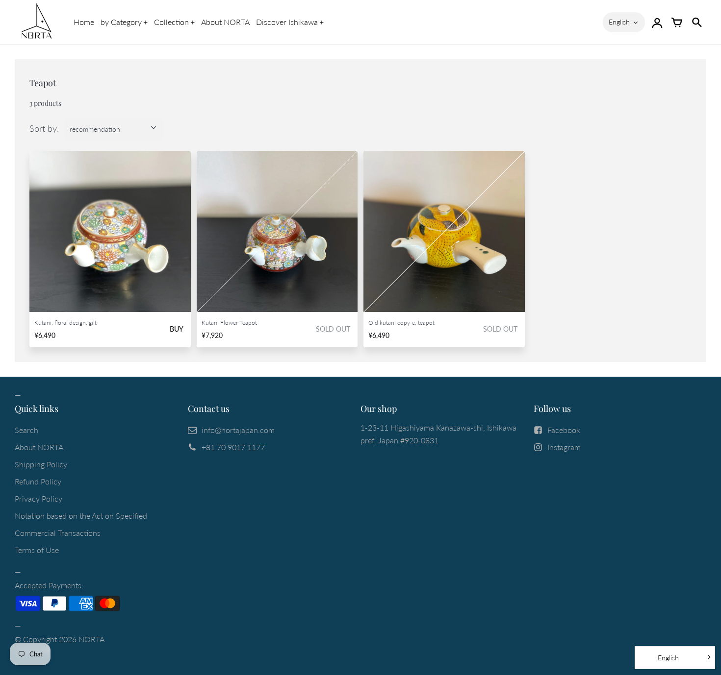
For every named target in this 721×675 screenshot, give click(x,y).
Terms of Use (37, 549)
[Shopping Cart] (677, 22)
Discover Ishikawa (287, 21)
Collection (171, 21)
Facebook (563, 429)
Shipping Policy (41, 464)
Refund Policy (38, 481)
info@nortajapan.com (238, 429)
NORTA (91, 639)
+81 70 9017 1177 (233, 447)
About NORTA (225, 21)
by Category (121, 21)
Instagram (564, 447)
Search (26, 429)
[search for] (696, 22)
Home (84, 21)
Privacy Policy (38, 498)
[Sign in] (657, 22)
